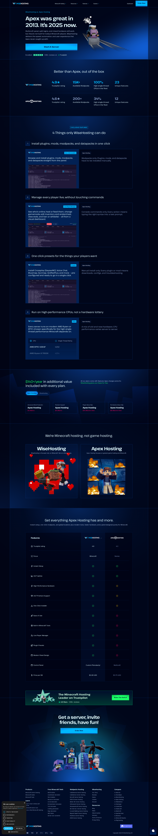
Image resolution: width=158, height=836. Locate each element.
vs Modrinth (117, 811)
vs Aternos (117, 792)
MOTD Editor (51, 792)
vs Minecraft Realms (120, 818)
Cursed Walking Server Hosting (79, 811)
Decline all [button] (19, 828)
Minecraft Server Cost (32, 807)
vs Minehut (117, 815)
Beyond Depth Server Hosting (78, 813)
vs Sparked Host (119, 813)
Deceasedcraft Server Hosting (78, 806)
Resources (73, 3)
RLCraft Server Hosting (76, 797)
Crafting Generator (53, 808)
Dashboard (130, 3)
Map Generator (52, 811)
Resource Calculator (53, 799)
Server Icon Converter (54, 815)
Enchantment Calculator (54, 804)
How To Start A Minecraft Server (33, 804)
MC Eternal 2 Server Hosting (78, 808)
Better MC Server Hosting (77, 802)
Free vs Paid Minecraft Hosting (34, 810)
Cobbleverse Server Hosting (78, 792)
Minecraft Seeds (30, 795)
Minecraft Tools (30, 797)
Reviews (94, 795)
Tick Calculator (52, 806)
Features (85, 3)
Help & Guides (96, 813)
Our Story (95, 792)
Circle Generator (52, 802)
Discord (94, 802)
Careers (94, 799)
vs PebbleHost (118, 802)
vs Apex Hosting (119, 799)
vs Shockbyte (118, 795)
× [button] (24, 803)
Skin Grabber (51, 797)
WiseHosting (44, 393)
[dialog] (14, 817)
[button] (14, 832)
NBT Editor (51, 813)
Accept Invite (127, 826)
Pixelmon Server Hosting (77, 815)
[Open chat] (153, 831)
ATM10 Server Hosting (76, 799)
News (93, 810)
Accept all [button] (8, 828)
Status (94, 797)
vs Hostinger (118, 804)
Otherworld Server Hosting (77, 804)
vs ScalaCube (118, 806)
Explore (95, 3)
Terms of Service (97, 817)
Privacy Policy (96, 820)
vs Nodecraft (118, 808)
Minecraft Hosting (60, 3)
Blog (93, 808)
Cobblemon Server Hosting (77, 795)
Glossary (94, 815)
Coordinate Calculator (54, 795)
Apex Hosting (31, 393)
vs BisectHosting (119, 797)
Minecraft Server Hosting (33, 792)
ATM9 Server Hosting (76, 818)
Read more (20, 808)
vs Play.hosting (118, 820)
